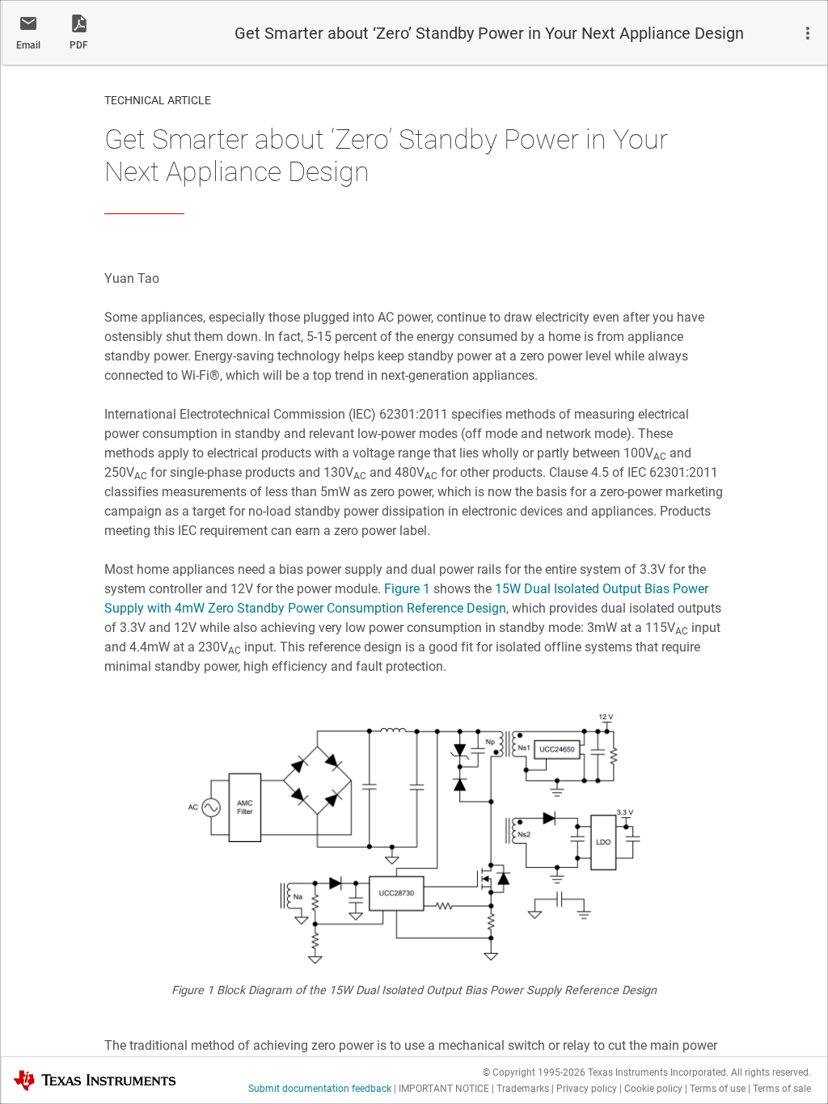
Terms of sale (782, 1088)
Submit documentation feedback (319, 1088)
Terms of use (718, 1088)
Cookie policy (653, 1088)
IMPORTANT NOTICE (444, 1088)
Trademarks (522, 1088)
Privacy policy (586, 1088)
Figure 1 (407, 588)
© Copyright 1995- (534, 1072)
